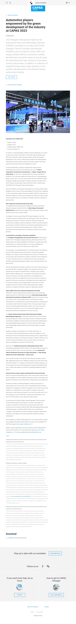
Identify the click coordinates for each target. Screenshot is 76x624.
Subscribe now (55, 553)
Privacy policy (39, 612)
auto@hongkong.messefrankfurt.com (30, 432)
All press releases (13, 15)
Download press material (15, 84)
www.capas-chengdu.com (23, 424)
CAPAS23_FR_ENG (13, 538)
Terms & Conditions (32, 606)
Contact (46, 606)
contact (20, 595)
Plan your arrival (56, 595)
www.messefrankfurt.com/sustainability (20, 496)
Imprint (32, 612)
